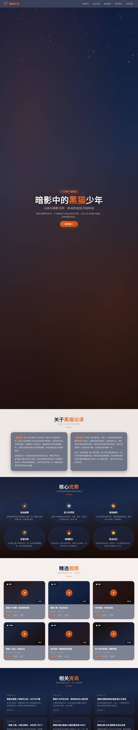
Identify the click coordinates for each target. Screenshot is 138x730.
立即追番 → (69, 224)
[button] (24, 593)
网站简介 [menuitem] (85, 4)
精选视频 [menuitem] (107, 4)
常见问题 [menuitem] (129, 4)
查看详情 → (11, 710)
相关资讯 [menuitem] (118, 4)
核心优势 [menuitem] (96, 4)
